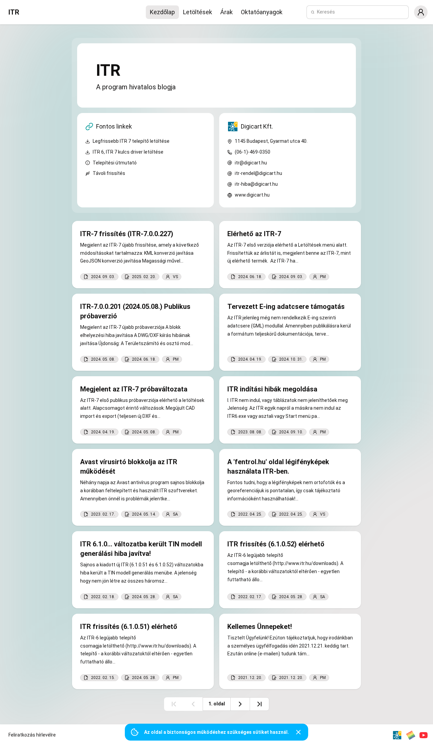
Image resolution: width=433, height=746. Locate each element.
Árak (226, 12)
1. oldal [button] (216, 703)
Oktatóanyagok (261, 12)
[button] (421, 12)
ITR (13, 12)
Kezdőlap (162, 12)
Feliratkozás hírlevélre (32, 735)
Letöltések (197, 12)
